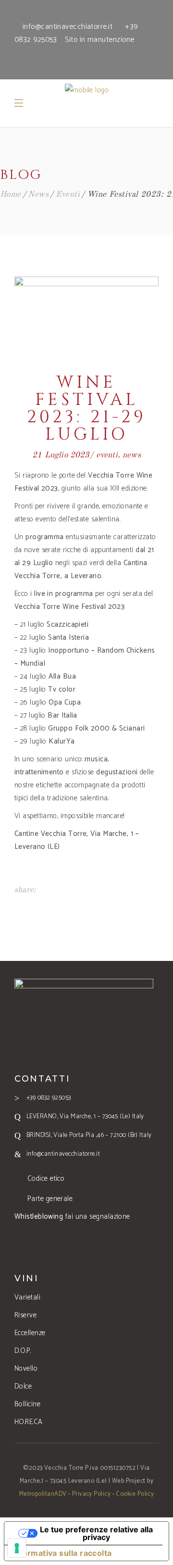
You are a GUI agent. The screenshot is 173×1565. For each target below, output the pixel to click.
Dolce (23, 1386)
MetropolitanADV (43, 1494)
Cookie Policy (135, 1494)
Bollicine (27, 1404)
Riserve (25, 1315)
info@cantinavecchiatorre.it (67, 26)
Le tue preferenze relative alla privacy (96, 1533)
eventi (68, 194)
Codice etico (45, 1179)
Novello (25, 1369)
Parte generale (50, 1199)
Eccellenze (30, 1333)
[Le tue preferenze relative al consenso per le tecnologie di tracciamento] (17, 1548)
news (38, 194)
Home (10, 194)
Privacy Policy (91, 1494)
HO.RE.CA (28, 1422)
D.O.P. (22, 1351)
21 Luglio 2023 (60, 455)
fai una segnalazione (72, 1217)
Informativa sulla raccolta (62, 1553)
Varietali (27, 1297)
